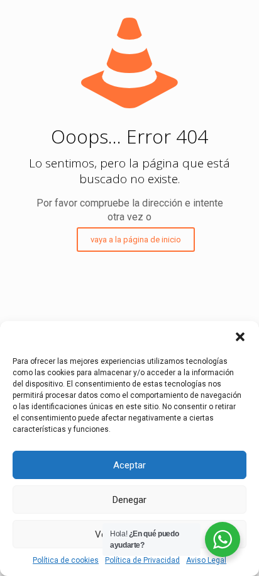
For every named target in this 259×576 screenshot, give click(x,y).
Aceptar (129, 465)
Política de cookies (66, 560)
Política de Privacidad (142, 560)
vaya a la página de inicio (136, 239)
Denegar (129, 499)
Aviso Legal (206, 560)
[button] (240, 336)
